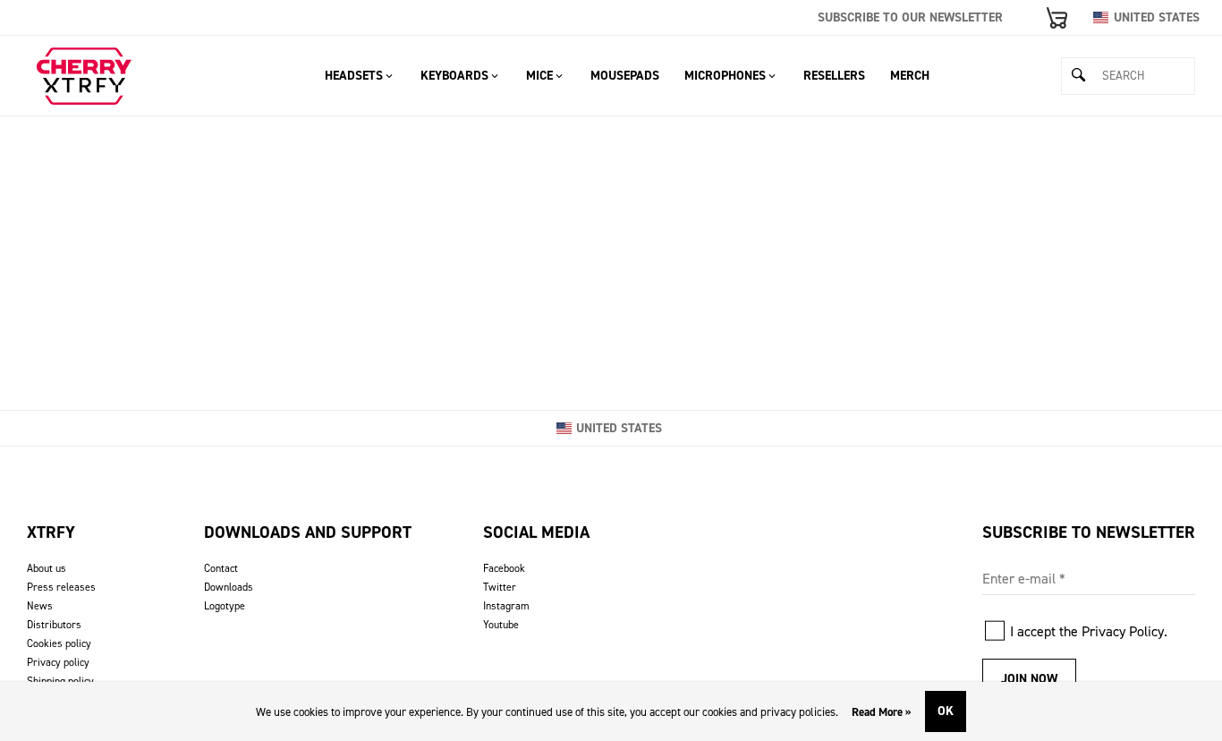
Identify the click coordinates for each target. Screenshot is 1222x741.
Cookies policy (59, 643)
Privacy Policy (1123, 631)
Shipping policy (60, 681)
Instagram (506, 606)
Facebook (504, 568)
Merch (909, 75)
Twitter (499, 587)
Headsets (354, 75)
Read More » (882, 712)
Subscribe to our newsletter (910, 17)
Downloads (228, 587)
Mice (539, 75)
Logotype (224, 606)
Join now (1029, 678)
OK (946, 711)
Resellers (834, 75)
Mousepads (624, 75)
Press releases (61, 587)
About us (46, 568)
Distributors (54, 625)
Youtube (501, 625)
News (40, 606)
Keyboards (454, 75)
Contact (221, 568)
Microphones (725, 75)
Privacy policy (58, 662)
